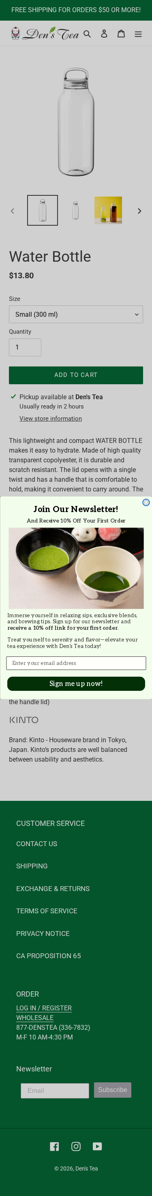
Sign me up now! (76, 684)
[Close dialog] (146, 502)
